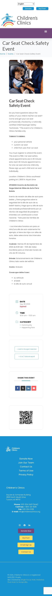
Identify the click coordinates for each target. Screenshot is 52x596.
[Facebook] (25, 525)
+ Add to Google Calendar (27, 349)
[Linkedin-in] (29, 525)
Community (27, 325)
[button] (46, 31)
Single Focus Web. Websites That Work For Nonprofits (25, 581)
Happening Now (28, 327)
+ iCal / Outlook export (27, 356)
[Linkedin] (28, 388)
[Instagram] (20, 525)
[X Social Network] (23, 388)
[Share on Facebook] (17, 388)
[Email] (33, 388)
